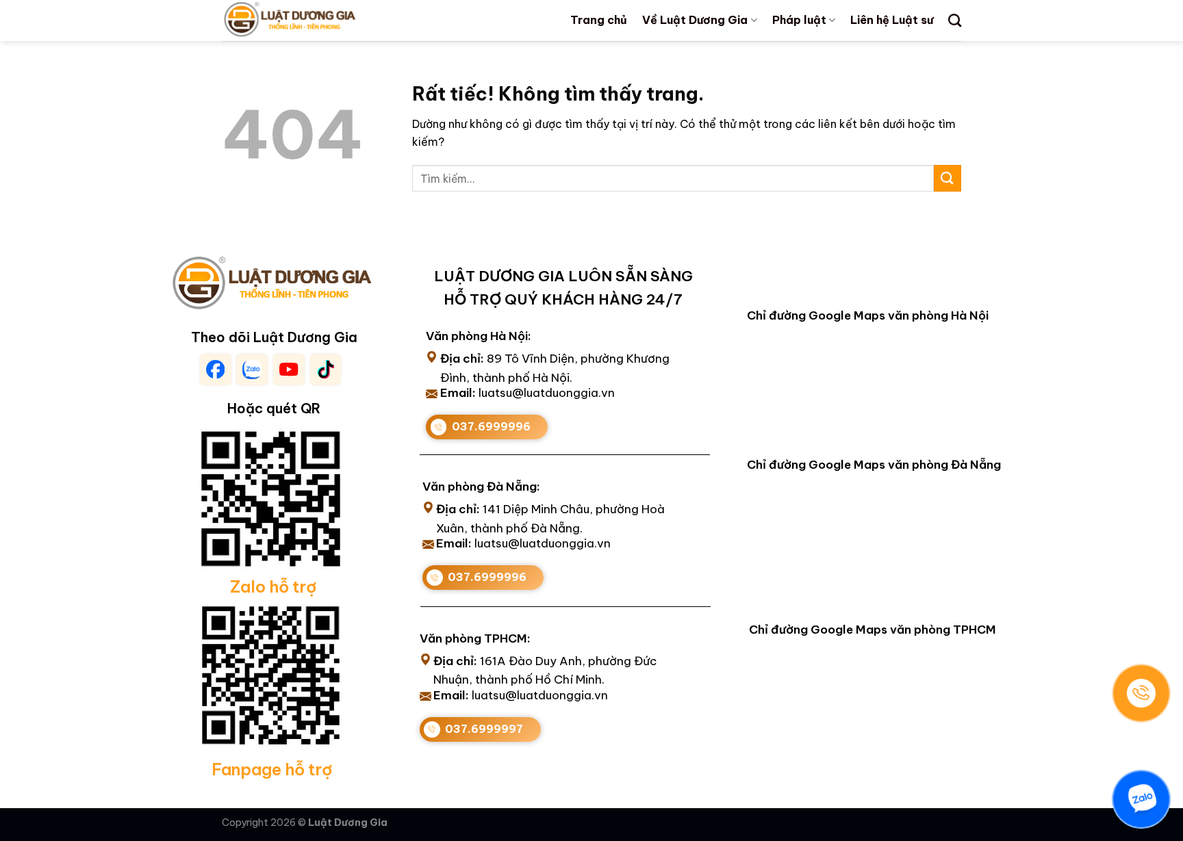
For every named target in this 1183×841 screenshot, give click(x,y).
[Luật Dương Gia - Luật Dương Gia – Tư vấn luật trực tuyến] (313, 20)
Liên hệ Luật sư (891, 20)
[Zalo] (1141, 799)
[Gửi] (947, 178)
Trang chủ (598, 20)
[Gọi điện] (1141, 693)
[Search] (954, 20)
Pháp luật (799, 20)
